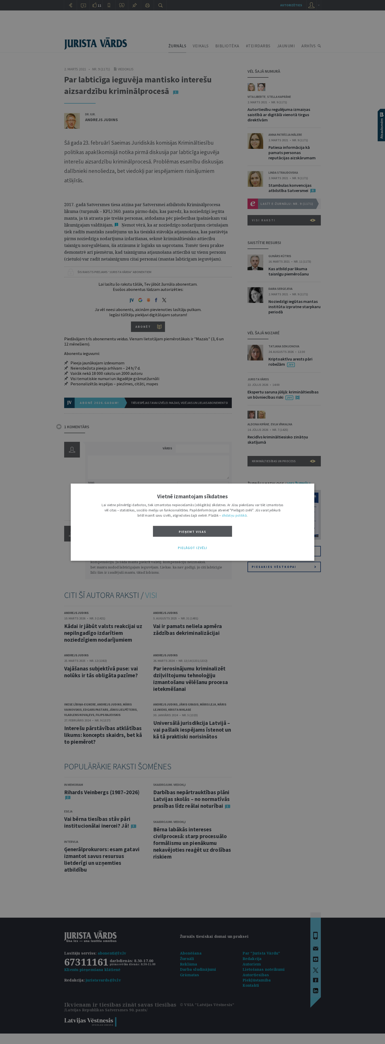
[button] (192, 548)
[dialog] (192, 522)
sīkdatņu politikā (234, 515)
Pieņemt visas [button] (192, 531)
